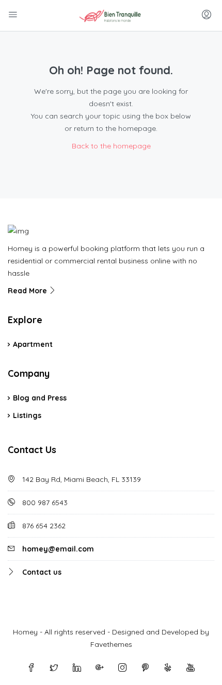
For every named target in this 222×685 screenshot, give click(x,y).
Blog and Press (40, 398)
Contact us (41, 572)
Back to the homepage (111, 146)
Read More (28, 290)
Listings (27, 415)
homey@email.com (58, 549)
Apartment (33, 344)
